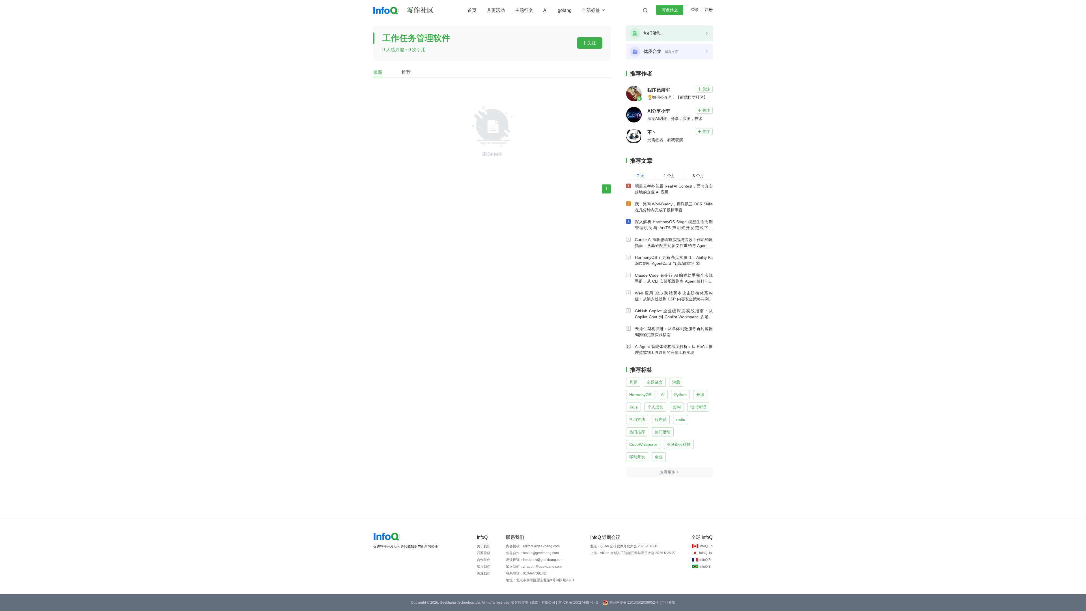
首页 (472, 10)
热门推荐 (637, 432)
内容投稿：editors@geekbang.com (533, 546)
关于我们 (483, 546)
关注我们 (483, 573)
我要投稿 (483, 553)
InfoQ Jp (705, 553)
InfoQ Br (705, 567)
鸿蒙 (676, 382)
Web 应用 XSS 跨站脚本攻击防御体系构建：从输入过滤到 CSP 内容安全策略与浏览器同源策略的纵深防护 (674, 299)
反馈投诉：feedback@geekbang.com (534, 560)
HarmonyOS (640, 394)
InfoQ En (706, 546)
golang (565, 10)
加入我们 (483, 567)
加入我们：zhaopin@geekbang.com (534, 567)
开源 (700, 394)
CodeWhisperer (643, 444)
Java (633, 407)
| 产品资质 (667, 602)
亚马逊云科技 (679, 444)
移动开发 (637, 457)
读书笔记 (698, 407)
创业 (659, 457)
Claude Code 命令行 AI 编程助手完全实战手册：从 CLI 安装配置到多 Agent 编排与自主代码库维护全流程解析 (674, 281)
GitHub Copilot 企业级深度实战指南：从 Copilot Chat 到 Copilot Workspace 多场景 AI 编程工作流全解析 (674, 317)
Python (680, 394)
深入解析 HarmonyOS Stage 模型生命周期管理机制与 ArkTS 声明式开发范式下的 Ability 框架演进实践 (674, 228)
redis (680, 419)
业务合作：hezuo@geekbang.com (532, 553)
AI (545, 10)
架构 (677, 407)
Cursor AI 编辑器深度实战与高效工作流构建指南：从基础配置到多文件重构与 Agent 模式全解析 (674, 245)
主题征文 (524, 10)
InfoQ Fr (705, 560)
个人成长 (655, 407)
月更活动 (496, 10)
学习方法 (637, 419)
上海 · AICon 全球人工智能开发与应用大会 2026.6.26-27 (633, 553)
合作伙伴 (483, 560)
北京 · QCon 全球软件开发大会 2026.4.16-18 (624, 546)
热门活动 (663, 432)
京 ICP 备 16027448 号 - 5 (578, 602)
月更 (633, 382)
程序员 (661, 419)
